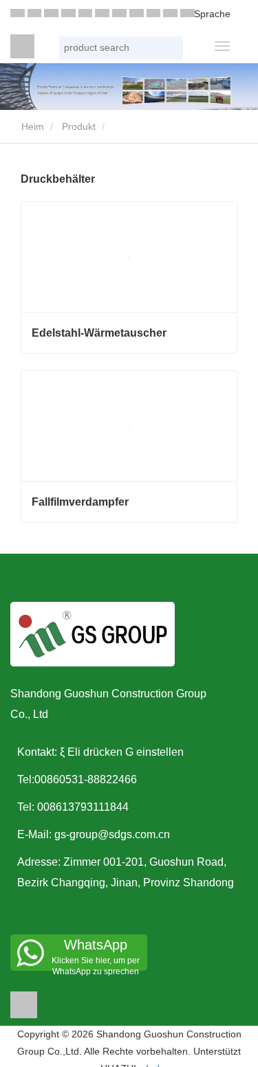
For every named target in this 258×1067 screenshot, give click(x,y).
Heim (31, 126)
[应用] (171, 49)
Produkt (79, 126)
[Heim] (22, 46)
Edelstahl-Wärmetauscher (99, 333)
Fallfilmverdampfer (80, 502)
